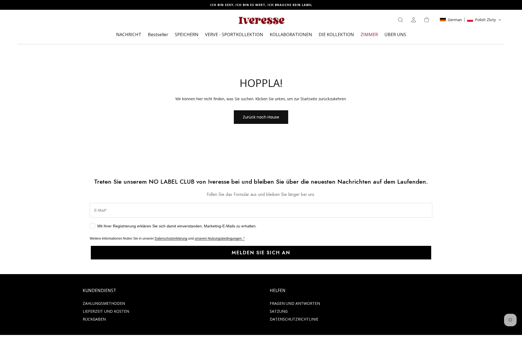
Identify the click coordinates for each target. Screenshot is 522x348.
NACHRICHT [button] (128, 34)
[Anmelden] (413, 20)
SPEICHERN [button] (186, 34)
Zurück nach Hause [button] (261, 117)
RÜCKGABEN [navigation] (94, 319)
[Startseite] (261, 21)
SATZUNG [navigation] (279, 311)
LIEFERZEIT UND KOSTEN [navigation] (106, 311)
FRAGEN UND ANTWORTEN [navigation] (295, 303)
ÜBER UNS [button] (395, 34)
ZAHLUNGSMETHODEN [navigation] (104, 303)
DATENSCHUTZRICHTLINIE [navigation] (294, 319)
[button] (400, 20)
